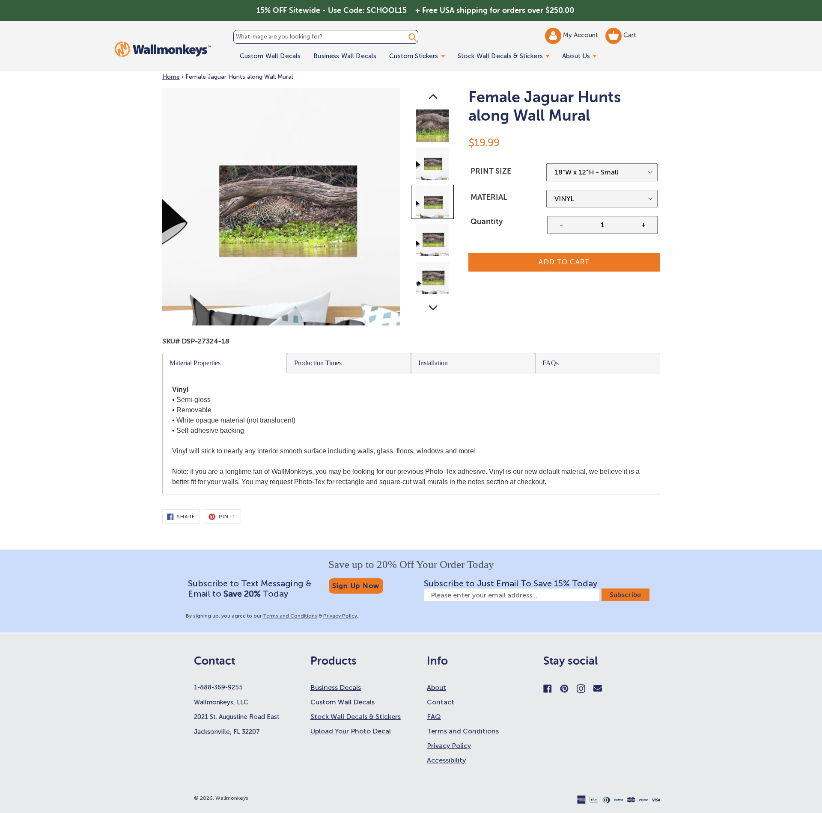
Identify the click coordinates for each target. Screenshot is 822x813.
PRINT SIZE (491, 171)
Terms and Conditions (290, 616)
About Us (582, 56)
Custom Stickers (420, 56)
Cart (629, 35)
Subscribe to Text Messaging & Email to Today (249, 588)
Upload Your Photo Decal (350, 731)
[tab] (225, 363)
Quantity (487, 221)
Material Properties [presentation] (195, 363)
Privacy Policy (340, 616)
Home (171, 76)
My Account (581, 35)
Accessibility (446, 760)
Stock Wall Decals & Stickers (507, 56)
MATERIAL (489, 197)
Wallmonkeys (231, 798)
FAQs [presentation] (550, 363)
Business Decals (335, 687)
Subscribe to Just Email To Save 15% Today (510, 583)
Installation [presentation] (433, 363)
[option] (433, 128)
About (436, 687)
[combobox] (325, 37)
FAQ (434, 716)
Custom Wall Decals (270, 56)
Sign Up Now (356, 586)
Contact (440, 702)
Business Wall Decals (344, 56)
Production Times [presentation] (318, 363)
